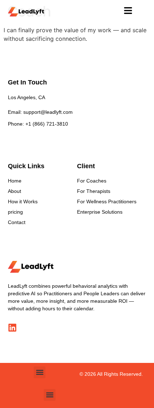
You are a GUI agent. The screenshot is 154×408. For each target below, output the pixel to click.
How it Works (23, 201)
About (14, 191)
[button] (39, 372)
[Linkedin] (12, 327)
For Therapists (93, 191)
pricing (15, 212)
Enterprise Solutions (99, 212)
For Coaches (91, 181)
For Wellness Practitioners (106, 201)
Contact (16, 222)
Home (14, 181)
